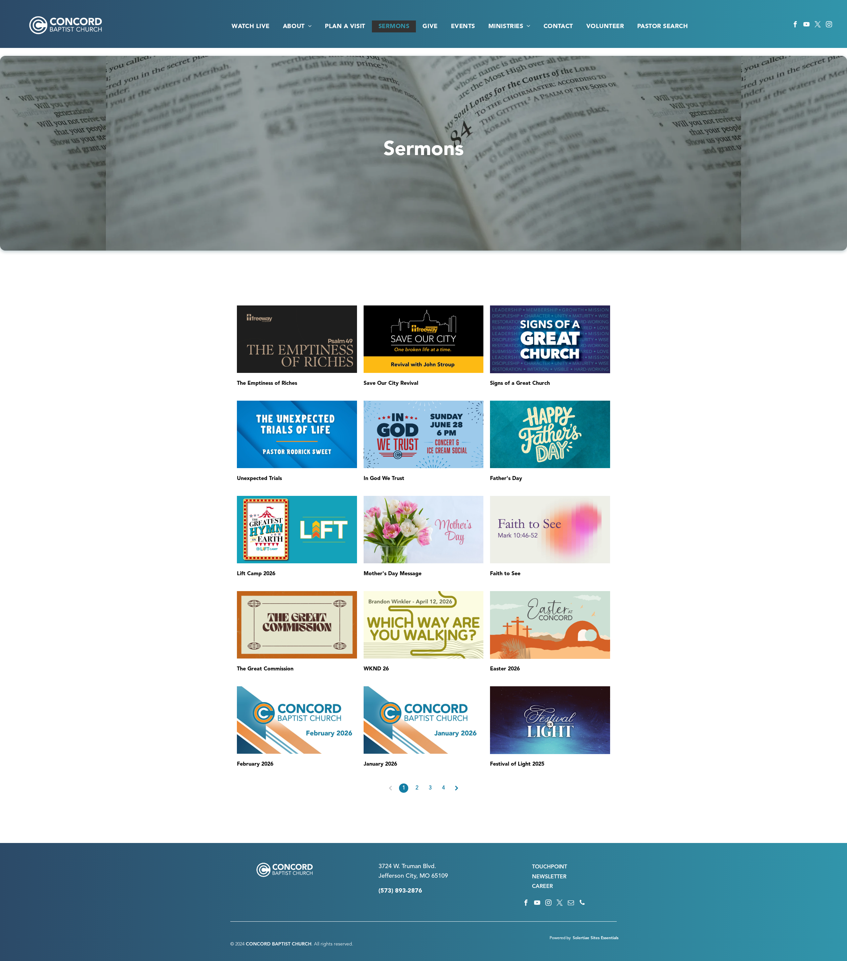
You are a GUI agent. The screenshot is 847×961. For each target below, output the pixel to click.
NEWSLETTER (549, 877)
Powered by (560, 938)
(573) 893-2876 (400, 891)
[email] (571, 903)
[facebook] (795, 25)
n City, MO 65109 (424, 876)
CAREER (542, 886)
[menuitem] (250, 26)
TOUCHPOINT (549, 867)
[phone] (582, 903)
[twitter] (818, 25)
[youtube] (806, 25)
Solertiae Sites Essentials (595, 938)
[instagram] (829, 25)
